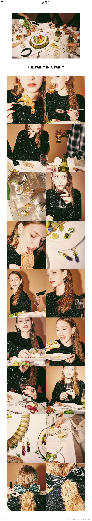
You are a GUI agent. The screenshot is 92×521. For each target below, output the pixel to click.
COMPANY (74, 519)
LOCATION (69, 519)
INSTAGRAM (87, 519)
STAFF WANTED (81, 519)
